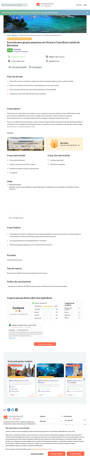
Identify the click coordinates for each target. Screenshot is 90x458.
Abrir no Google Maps (15, 218)
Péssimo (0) (38, 318)
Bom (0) (37, 312)
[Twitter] (12, 410)
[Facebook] (8, 410)
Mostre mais (12, 338)
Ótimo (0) (37, 309)
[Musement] (45, 5)
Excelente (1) (38, 306)
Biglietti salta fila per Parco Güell (19, 380)
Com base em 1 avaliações (21, 51)
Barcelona (14, 35)
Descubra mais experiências (68, 145)
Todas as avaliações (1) (41, 303)
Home (8, 35)
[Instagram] (16, 410)
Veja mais (25, 146)
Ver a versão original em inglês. (49, 12)
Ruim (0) (37, 315)
